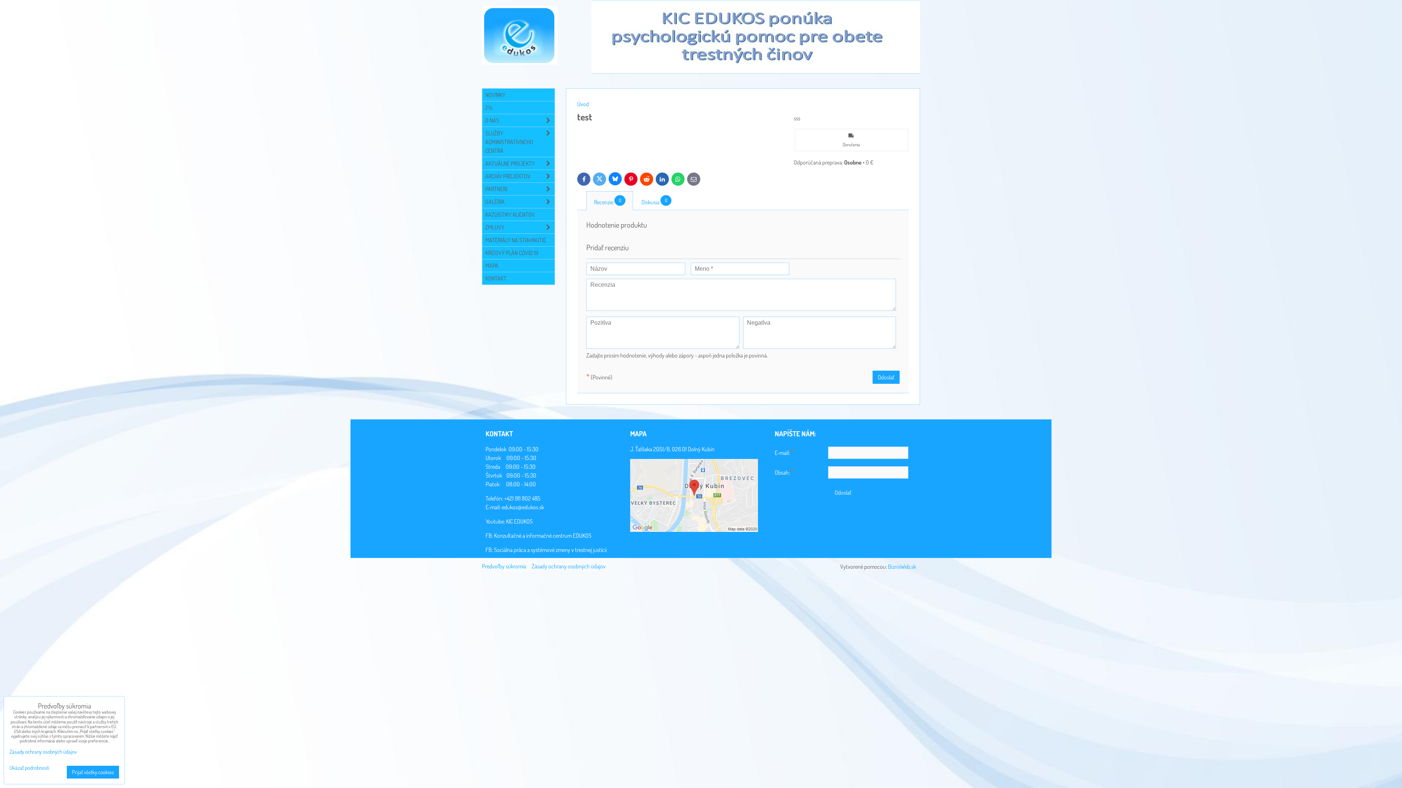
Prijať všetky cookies (93, 772)
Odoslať (886, 377)
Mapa (491, 265)
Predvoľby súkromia (504, 566)
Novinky (495, 94)
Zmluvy (494, 227)
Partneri (496, 189)
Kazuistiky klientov (510, 214)
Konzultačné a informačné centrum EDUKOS (542, 535)
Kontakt (495, 278)
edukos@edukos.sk (523, 507)
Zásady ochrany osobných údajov (569, 566)
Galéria (495, 201)
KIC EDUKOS (519, 521)
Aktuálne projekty (510, 163)
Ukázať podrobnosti (29, 768)
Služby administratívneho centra (509, 142)
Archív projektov (507, 176)
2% (489, 107)
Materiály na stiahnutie (515, 240)
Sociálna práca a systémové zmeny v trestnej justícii (550, 549)
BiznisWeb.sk (902, 566)
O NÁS (492, 120)
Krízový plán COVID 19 (511, 252)
